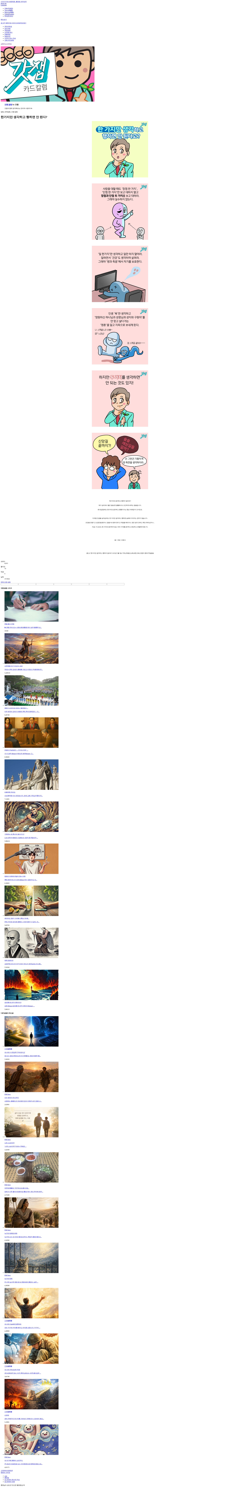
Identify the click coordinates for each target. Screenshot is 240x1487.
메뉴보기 (4, 19)
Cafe (5, 3)
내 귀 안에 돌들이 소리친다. (13, 1460)
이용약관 (10, 1470)
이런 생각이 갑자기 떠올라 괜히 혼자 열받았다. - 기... (21, 711)
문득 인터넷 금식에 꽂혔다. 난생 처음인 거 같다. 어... (21, 922)
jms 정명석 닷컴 (9, 1481)
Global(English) (9, 14)
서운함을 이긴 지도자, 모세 (13, 666)
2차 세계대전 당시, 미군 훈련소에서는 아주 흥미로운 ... (22, 1373)
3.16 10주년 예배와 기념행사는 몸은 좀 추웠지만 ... (21, 838)
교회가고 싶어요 (6, 44)
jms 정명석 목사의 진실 (12, 1480)
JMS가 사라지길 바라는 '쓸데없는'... (16, 708)
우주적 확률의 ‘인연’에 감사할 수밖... (16, 1188)
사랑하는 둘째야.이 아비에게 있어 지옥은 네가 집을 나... (23, 1101)
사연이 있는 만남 (10, 38)
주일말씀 (7, 30)
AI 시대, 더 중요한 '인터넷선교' (14, 1052)
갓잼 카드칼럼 (9, 40)
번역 (2, 582)
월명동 (6, 1478)
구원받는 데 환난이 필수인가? (14, 834)
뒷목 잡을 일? (8, 960)
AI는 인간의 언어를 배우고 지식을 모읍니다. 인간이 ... (22, 1327)
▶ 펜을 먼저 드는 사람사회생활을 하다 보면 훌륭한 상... (23, 627)
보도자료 (7, 28)
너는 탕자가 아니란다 (11, 1097)
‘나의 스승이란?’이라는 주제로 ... (15, 1146)
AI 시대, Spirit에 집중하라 (12, 1324)
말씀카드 (7, 36)
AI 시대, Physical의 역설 (12, 1370)
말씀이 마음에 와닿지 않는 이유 (15, 876)
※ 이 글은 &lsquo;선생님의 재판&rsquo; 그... (18, 753)
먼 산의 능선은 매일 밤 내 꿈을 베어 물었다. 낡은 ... (21, 1282)
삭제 (9, 582)
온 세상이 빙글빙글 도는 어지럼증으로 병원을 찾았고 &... (23, 1464)
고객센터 (4, 1470)
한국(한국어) (8, 16)
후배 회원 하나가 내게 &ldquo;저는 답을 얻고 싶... (20, 880)
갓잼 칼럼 (8, 105)
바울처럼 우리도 (9, 792)
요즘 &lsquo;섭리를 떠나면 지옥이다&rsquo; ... (19, 1006)
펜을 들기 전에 (9, 624)
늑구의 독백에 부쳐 (10, 1233)
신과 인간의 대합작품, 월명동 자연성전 (14, 1)
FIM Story (7, 1094)
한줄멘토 (7, 34)
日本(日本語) (8, 8)
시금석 (6, 1415)
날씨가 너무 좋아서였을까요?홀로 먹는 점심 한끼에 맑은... (23, 1191)
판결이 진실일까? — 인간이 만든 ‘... (16, 750)
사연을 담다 (8, 32)
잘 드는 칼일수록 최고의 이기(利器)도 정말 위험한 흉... (22, 1056)
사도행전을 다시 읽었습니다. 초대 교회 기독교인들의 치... (23, 795)
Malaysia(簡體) (9, 12)
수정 (5, 582)
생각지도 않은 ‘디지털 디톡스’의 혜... (16, 918)
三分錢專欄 (8, 1049)
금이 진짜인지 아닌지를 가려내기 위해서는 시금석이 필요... (24, 1419)
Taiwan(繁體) (8, 10)
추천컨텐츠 (8, 26)
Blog (2, 3)
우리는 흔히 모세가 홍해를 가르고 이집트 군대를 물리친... (23, 669)
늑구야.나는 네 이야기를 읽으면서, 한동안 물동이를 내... (23, 1237)
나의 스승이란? (9, 1143)
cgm (5, 1476)
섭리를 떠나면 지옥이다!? (12, 1002)
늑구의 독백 (8, 1278)
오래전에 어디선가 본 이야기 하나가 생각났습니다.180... (23, 964)
